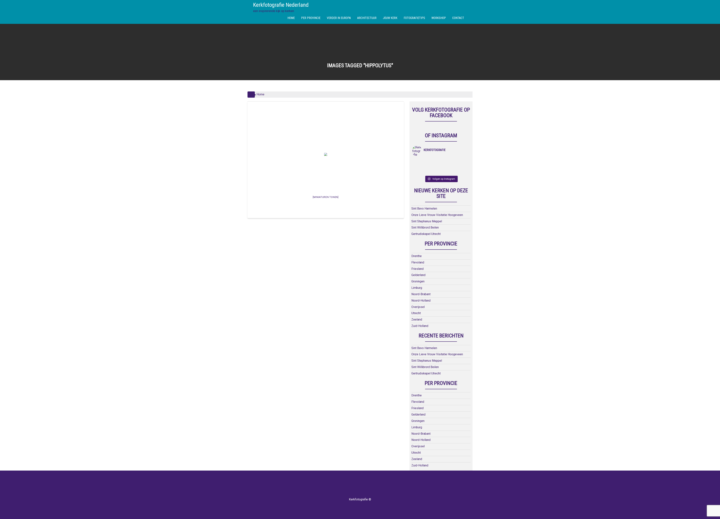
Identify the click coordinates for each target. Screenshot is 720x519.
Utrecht (416, 313)
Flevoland (417, 262)
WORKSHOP (438, 18)
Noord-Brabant (420, 294)
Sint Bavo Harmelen (424, 208)
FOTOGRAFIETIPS (414, 18)
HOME (291, 18)
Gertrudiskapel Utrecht (426, 234)
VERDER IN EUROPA (339, 18)
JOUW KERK (390, 18)
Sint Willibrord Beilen (425, 227)
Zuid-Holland (419, 326)
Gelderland (418, 275)
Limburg (416, 288)
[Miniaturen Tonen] (326, 197)
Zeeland (416, 319)
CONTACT (458, 18)
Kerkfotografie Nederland (281, 5)
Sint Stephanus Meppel (426, 221)
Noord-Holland (420, 300)
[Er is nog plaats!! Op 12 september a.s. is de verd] (419, 161)
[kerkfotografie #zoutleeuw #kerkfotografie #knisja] (448, 161)
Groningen (417, 281)
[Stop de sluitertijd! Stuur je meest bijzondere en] (434, 161)
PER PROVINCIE (310, 18)
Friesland (417, 269)
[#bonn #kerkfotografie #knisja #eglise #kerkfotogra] (462, 166)
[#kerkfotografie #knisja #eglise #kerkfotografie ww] (462, 171)
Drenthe (416, 256)
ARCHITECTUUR (366, 18)
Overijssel (418, 307)
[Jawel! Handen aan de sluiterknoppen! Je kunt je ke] (448, 166)
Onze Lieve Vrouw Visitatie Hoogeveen (437, 215)
